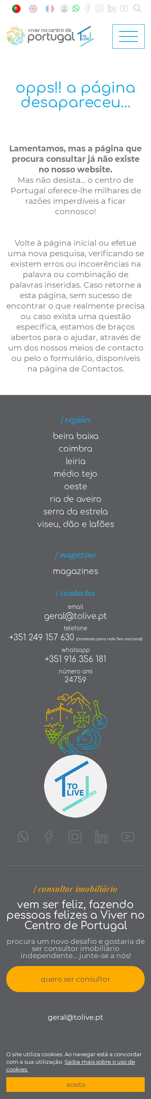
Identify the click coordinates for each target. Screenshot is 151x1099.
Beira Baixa (76, 436)
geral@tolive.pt (75, 616)
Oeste (75, 486)
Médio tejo (75, 474)
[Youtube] (124, 8)
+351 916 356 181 (75, 659)
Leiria (76, 461)
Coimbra (75, 448)
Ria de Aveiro (76, 499)
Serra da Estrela (75, 511)
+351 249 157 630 (41, 637)
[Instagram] (100, 8)
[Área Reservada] (64, 9)
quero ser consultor (75, 979)
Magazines (75, 571)
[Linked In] (112, 8)
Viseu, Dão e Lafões (75, 524)
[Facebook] (87, 8)
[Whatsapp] (76, 8)
